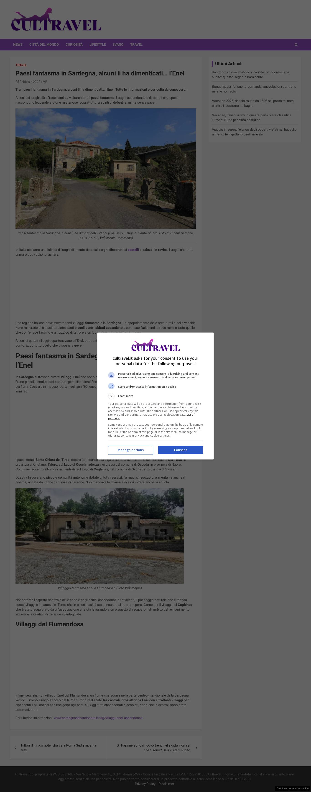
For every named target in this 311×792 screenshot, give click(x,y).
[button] (155, 396)
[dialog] (155, 396)
